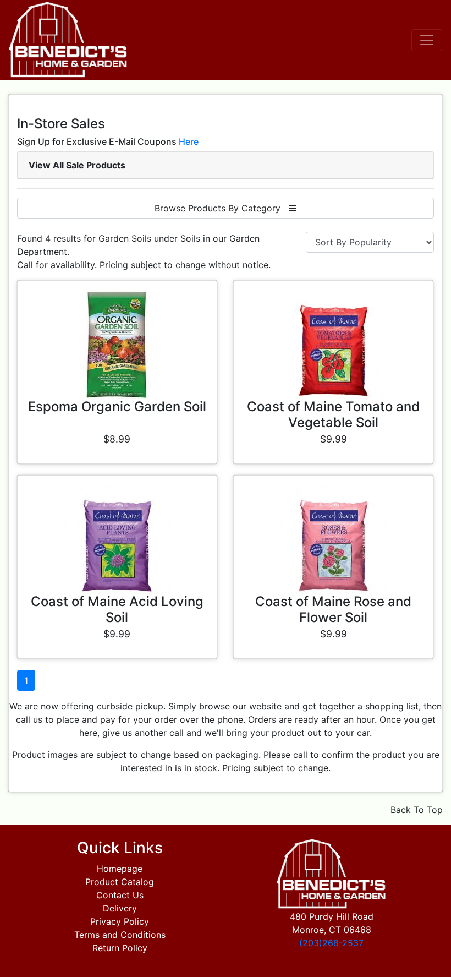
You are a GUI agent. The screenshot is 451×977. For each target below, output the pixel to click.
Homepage (119, 868)
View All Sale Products (77, 165)
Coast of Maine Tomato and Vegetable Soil (333, 414)
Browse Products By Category (222, 208)
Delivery (120, 908)
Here (189, 141)
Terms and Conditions (120, 934)
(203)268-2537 (331, 942)
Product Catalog (119, 881)
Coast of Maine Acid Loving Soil (117, 609)
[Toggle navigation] (426, 40)
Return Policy (119, 947)
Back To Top (417, 809)
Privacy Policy (119, 921)
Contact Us (120, 894)
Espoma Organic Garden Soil (117, 406)
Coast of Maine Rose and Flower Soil (333, 609)
